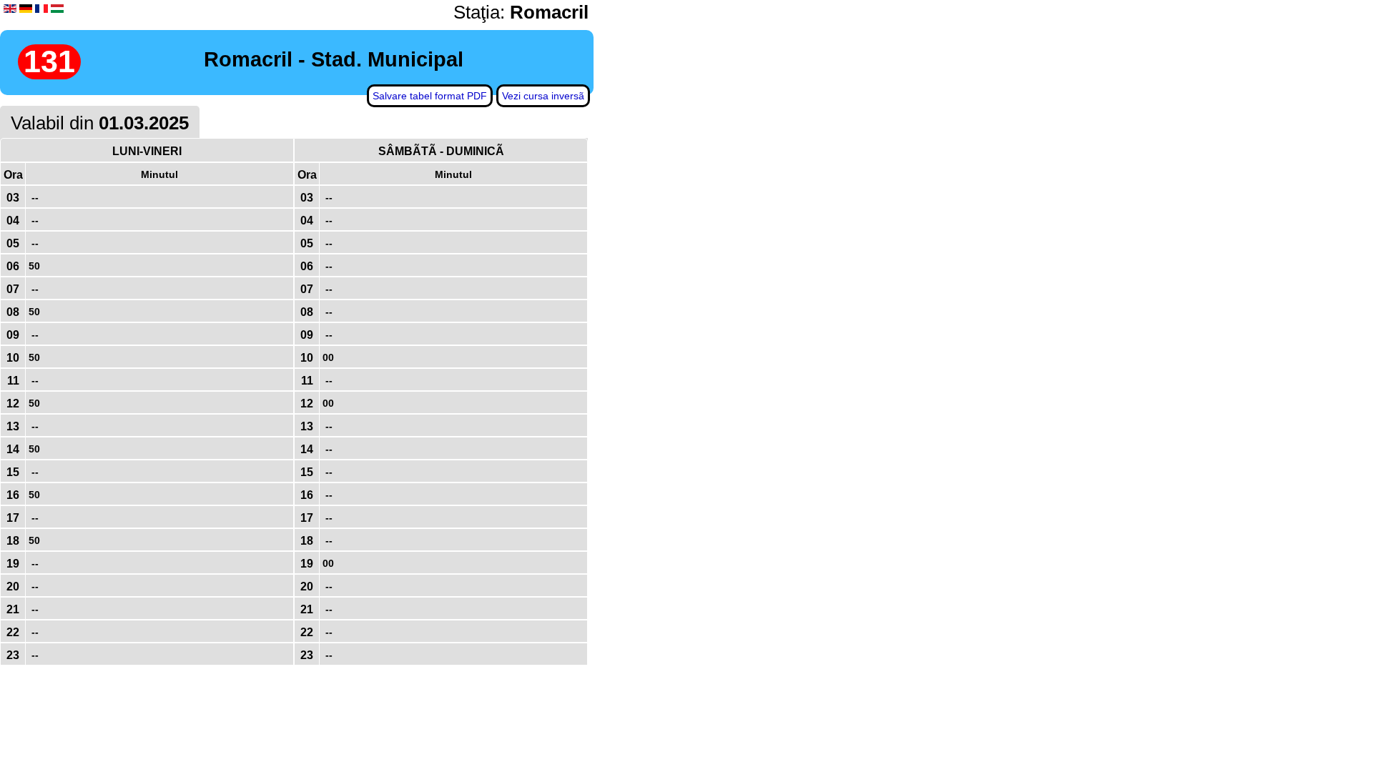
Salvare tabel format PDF (430, 96)
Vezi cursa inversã (543, 96)
